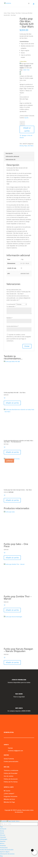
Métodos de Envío (9, 799)
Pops (9, 13)
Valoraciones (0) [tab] (10, 159)
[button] (27, 136)
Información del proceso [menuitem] (7, 854)
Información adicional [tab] (12, 156)
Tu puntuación (11, 304)
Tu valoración (11, 306)
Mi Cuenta (7, 790)
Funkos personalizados (11, 761)
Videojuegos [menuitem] (3, 839)
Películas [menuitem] (2, 835)
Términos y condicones (11, 770)
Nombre (9, 318)
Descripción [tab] (9, 153)
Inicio (5, 13)
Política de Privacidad (10, 773)
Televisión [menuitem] (3, 837)
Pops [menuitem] (1, 827)
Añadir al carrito (26, 129)
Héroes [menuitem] (2, 833)
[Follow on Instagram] (8, 728)
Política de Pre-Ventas (11, 782)
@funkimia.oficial (9, 732)
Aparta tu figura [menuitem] (4, 852)
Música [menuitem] (2, 843)
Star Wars (18, 13)
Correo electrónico (12, 326)
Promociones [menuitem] (4, 847)
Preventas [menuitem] (3, 845)
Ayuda (26, 117)
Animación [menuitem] (3, 829)
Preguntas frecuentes (10, 796)
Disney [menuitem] (2, 831)
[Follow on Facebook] (5, 728)
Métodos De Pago (9, 802)
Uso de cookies (8, 776)
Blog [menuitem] (1, 856)
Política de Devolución (11, 779)
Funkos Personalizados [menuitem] (6, 849)
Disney (13, 13)
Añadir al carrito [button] (12, 403)
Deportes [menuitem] (2, 841)
